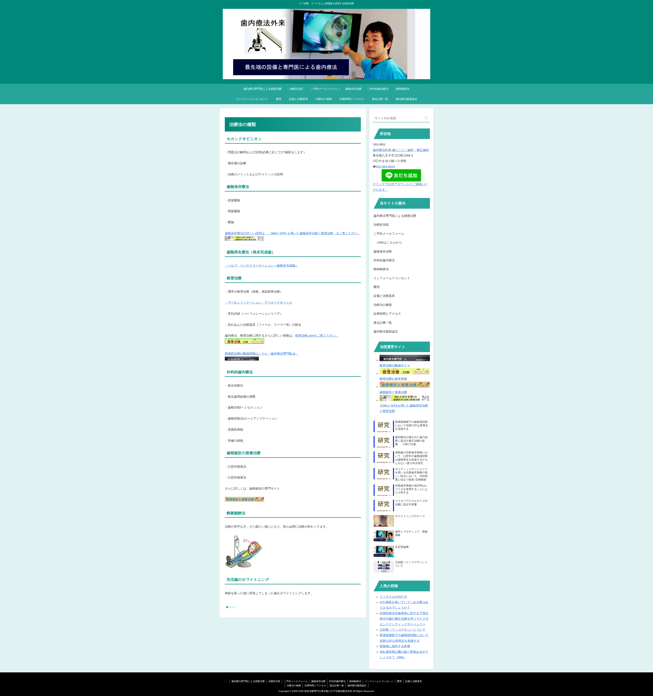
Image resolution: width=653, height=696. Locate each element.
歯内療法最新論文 (385, 331)
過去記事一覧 (382, 322)
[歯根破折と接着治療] (244, 500)
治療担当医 (381, 224)
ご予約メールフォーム (388, 233)
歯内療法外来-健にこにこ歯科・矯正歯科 (401, 150)
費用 (376, 287)
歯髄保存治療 (382, 251)
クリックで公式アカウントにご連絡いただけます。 (400, 186)
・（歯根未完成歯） (261, 265)
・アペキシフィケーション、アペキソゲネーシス (258, 302)
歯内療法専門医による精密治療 (394, 216)
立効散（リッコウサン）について (402, 629)
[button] (426, 118)
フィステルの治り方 (393, 596)
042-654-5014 (385, 166)
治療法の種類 (382, 305)
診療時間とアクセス (387, 313)
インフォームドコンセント (391, 278)
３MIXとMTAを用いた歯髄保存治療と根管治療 (404, 408)
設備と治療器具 (384, 296)
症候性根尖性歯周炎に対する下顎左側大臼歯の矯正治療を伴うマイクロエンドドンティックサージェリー (404, 619)
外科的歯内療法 (384, 260)
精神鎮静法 (381, 269)
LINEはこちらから (389, 242)
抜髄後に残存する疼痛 (395, 646)
